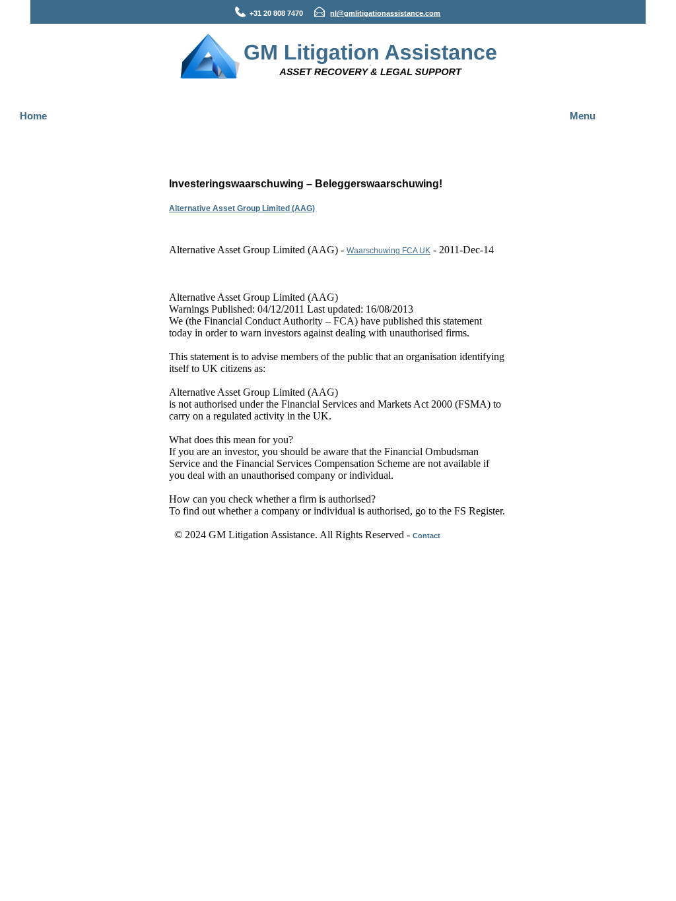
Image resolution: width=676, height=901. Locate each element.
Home (33, 115)
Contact (426, 536)
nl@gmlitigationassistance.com (385, 13)
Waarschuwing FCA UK (388, 250)
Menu (582, 115)
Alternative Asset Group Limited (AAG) (242, 208)
